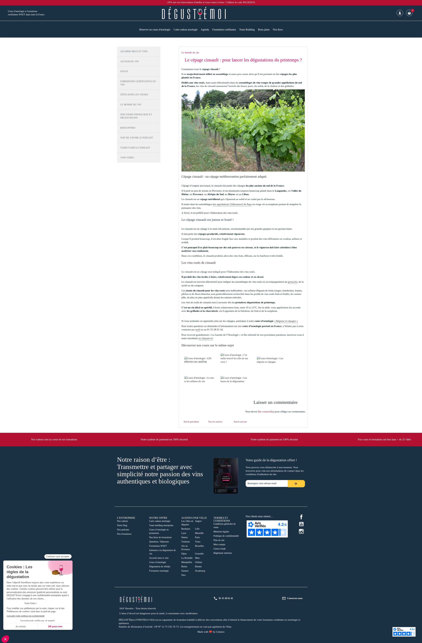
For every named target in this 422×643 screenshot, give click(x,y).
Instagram (301, 531)
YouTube (301, 524)
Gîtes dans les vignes (134, 94)
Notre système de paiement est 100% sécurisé (164, 439)
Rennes (198, 566)
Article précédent (191, 421)
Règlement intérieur (222, 553)
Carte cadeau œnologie (159, 521)
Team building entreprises (161, 525)
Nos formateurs (124, 534)
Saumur (185, 571)
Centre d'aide (219, 549)
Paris (197, 537)
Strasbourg (200, 571)
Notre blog (122, 525)
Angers (198, 521)
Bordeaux (185, 529)
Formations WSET (158, 546)
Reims (184, 566)
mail (198, 329)
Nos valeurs (122, 521)
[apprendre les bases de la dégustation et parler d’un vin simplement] (236, 379)
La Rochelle (187, 558)
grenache (292, 282)
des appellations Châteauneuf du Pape (232, 204)
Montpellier (186, 562)
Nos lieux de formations (160, 537)
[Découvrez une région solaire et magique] (199, 360)
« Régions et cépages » (286, 321)
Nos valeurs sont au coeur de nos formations (54, 439)
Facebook (301, 517)
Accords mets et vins (134, 51)
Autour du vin (129, 61)
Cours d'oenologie (157, 562)
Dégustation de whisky (159, 566)
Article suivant (240, 421)
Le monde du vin (130, 104)
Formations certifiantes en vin (138, 83)
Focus (124, 71)
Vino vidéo (127, 157)
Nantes (184, 537)
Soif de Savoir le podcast (136, 137)
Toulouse (185, 541)
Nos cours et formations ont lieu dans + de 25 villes (384, 439)
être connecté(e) (266, 411)
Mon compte (219, 544)
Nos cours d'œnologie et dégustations (136, 116)
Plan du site (218, 540)
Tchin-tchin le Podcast (135, 148)
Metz (197, 558)
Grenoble (199, 553)
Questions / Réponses (159, 541)
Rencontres (128, 128)
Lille (197, 529)
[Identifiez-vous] (400, 13)
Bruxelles (199, 546)
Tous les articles (215, 421)
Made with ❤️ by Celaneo (211, 631)
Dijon (184, 553)
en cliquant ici (205, 338)
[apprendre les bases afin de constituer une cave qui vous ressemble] (236, 358)
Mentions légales (221, 531)
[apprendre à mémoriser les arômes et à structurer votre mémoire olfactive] (199, 379)
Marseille (199, 533)
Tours (197, 541)
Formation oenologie (159, 571)
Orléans (198, 562)
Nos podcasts (123, 529)
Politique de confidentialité (226, 536)
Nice (183, 575)
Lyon (183, 533)
